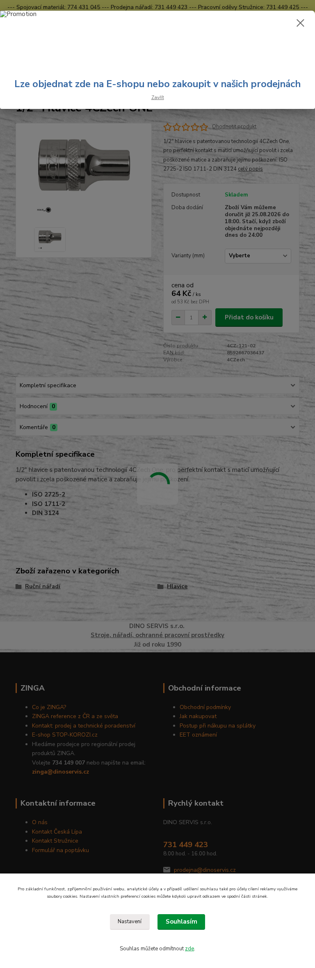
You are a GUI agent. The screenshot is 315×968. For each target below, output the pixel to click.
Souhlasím (181, 921)
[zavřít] (300, 23)
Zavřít (157, 98)
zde (189, 948)
